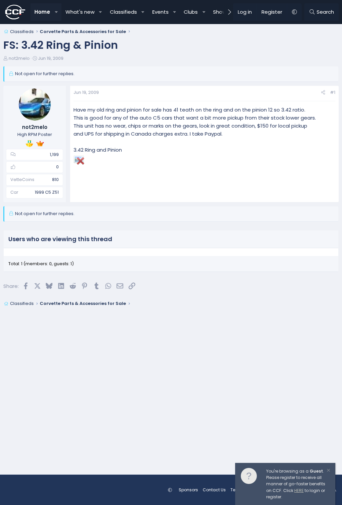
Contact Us (214, 490)
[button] (56, 12)
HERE (299, 490)
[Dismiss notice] (328, 471)
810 (55, 179)
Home (42, 11)
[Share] (323, 92)
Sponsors (188, 490)
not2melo (19, 58)
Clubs (191, 11)
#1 (332, 92)
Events (160, 11)
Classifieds (123, 11)
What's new (80, 11)
